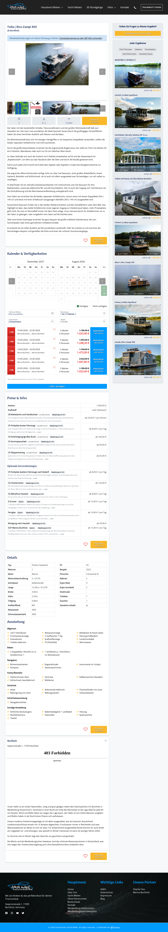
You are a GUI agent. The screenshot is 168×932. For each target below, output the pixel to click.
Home (71, 889)
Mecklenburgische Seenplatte (82, 911)
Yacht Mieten (74, 895)
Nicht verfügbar (100, 306)
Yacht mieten (75, 7)
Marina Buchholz (141, 892)
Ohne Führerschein (77, 898)
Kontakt (124, 7)
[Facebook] (6, 913)
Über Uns (72, 892)
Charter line (139, 889)
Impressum (106, 895)
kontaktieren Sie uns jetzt (138, 33)
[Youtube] (17, 913)
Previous (12, 71)
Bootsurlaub (74, 901)
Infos (110, 7)
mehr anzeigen (57, 386)
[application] (61, 7)
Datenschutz (106, 892)
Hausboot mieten (50, 7)
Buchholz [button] (12, 740)
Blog (102, 898)
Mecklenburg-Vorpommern (81, 908)
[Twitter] (23, 913)
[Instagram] (12, 913)
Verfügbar (83, 306)
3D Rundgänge (95, 7)
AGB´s (103, 889)
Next (102, 71)
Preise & (94, 120)
